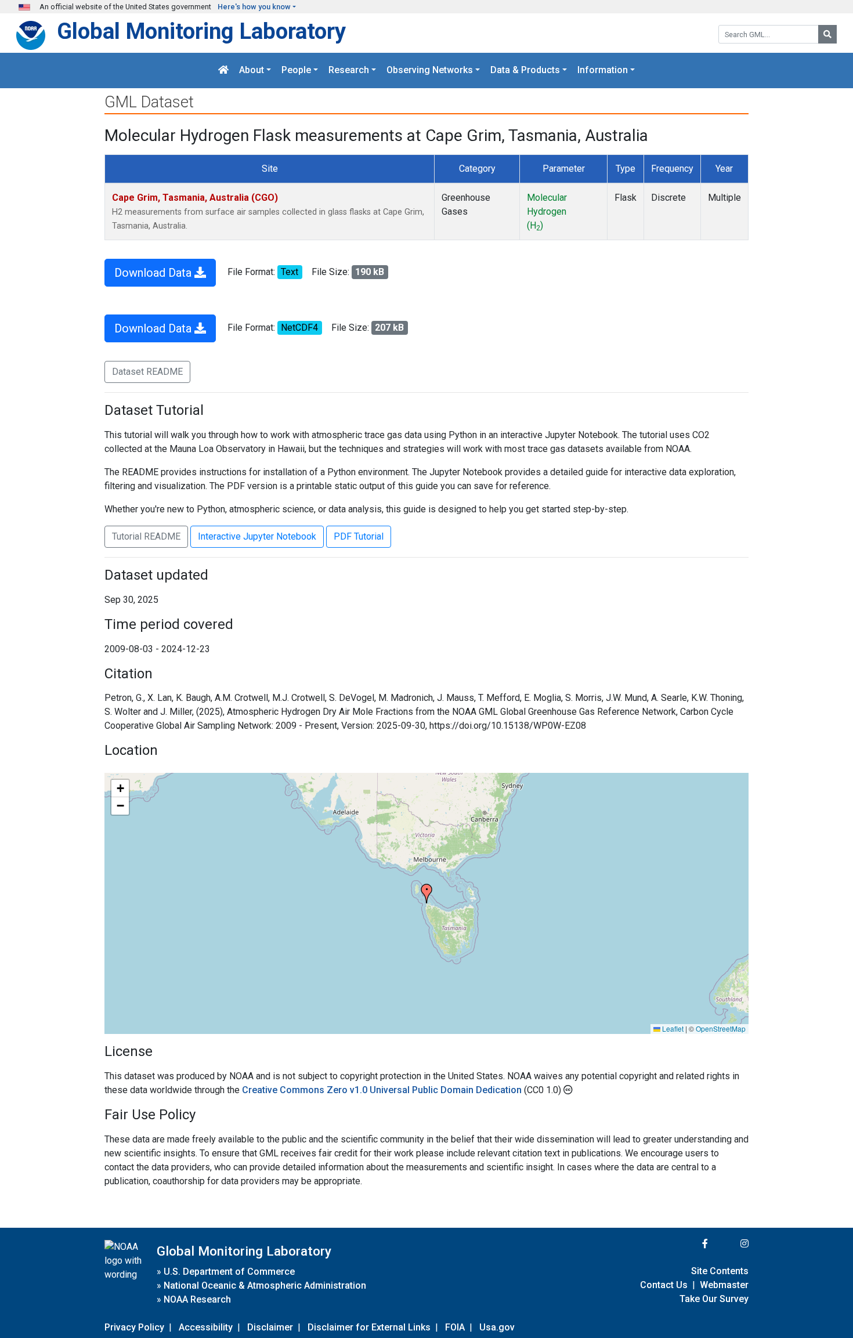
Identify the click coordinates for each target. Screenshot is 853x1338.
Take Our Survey (714, 1298)
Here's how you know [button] (254, 6)
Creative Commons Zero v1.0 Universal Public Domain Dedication (383, 1089)
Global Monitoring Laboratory (201, 31)
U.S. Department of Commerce (229, 1271)
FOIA (455, 1327)
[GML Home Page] (223, 70)
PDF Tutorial (359, 536)
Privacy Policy (134, 1327)
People (296, 70)
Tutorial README (146, 536)
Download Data (154, 273)
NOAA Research (197, 1299)
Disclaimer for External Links (369, 1327)
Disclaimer (270, 1327)
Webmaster (724, 1284)
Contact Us (664, 1284)
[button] (426, 893)
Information (602, 70)
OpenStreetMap (721, 1028)
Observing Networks (429, 70)
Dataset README (147, 371)
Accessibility (206, 1327)
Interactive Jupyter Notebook (257, 536)
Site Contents (720, 1270)
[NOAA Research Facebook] (689, 1244)
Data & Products (525, 70)
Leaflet (672, 1028)
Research (348, 70)
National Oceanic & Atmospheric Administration (265, 1285)
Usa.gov (497, 1327)
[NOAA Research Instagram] (729, 1244)
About (251, 70)
